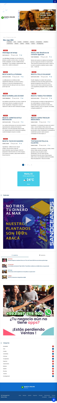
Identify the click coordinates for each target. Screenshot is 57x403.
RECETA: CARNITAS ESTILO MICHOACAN (12, 119)
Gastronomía (10, 43)
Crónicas (32, 41)
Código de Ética (51, 397)
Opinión (22, 43)
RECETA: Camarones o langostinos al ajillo (17, 277)
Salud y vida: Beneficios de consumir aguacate (40, 54)
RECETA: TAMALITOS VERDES (41, 96)
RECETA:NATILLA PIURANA (12, 74)
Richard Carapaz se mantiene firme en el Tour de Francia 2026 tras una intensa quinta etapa (27, 260)
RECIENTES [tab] (43, 255)
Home (4, 37)
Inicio (20, 395)
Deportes (46, 41)
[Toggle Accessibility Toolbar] (54, 400)
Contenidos (25, 41)
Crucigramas (39, 41)
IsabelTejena (34, 122)
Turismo (33, 43)
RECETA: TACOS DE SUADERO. (12, 141)
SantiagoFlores (6, 76)
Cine (15, 41)
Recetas (27, 43)
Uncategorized (40, 43)
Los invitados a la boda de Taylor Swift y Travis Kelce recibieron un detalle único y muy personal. (28, 266)
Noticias (16, 43)
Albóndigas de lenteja (9, 53)
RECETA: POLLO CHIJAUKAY (41, 74)
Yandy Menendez (6, 98)
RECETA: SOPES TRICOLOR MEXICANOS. (40, 119)
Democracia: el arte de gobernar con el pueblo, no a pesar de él (21, 271)
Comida (19, 41)
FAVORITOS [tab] (15, 255)
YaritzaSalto (5, 55)
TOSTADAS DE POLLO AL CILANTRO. (39, 142)
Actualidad (9, 41)
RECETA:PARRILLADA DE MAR (13, 96)
